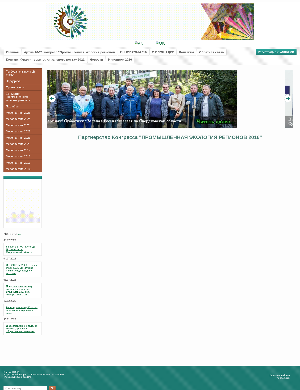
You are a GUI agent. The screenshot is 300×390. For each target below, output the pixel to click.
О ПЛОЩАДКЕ (163, 52)
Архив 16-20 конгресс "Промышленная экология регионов (69, 52)
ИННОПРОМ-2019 (133, 52)
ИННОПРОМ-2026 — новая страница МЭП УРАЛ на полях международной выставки (22, 269)
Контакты (186, 52)
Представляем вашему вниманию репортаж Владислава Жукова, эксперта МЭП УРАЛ (19, 290)
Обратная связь (211, 52)
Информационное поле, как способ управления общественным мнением (22, 328)
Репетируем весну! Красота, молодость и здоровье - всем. (22, 310)
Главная (12, 52)
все (19, 234)
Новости (96, 59)
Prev (52, 98)
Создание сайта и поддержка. (279, 376)
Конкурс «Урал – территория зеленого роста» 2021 (45, 59)
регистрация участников (276, 52)
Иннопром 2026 (120, 59)
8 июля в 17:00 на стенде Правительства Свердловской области (20, 249)
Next (287, 98)
